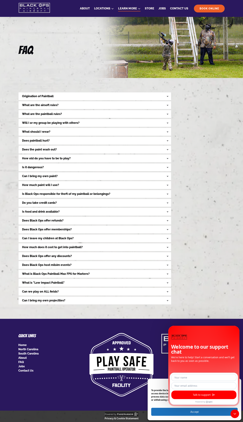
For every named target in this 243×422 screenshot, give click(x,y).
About (85, 8)
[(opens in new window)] (121, 335)
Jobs (162, 8)
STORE (149, 8)
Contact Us (179, 8)
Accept (194, 411)
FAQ (21, 362)
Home (22, 345)
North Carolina (28, 349)
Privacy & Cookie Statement (122, 418)
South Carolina (28, 353)
